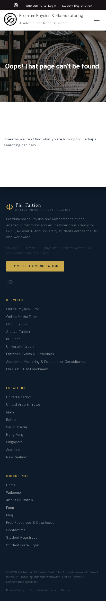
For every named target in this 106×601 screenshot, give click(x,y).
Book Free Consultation (35, 266)
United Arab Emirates (23, 404)
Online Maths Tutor (21, 317)
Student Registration (77, 6)
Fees (10, 508)
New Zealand (16, 457)
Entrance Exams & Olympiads (30, 354)
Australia (13, 450)
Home (10, 485)
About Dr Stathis (19, 500)
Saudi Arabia (16, 427)
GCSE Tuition (16, 324)
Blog (9, 515)
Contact (66, 590)
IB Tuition (13, 339)
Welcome (13, 492)
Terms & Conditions (42, 590)
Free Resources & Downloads (30, 522)
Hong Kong (14, 434)
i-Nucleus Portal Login (40, 6)
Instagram (16, 6)
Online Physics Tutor (22, 309)
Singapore (14, 442)
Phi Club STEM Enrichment (27, 369)
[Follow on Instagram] (10, 282)
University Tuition (20, 346)
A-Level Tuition (18, 331)
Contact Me (15, 530)
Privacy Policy (15, 590)
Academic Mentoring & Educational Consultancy (45, 362)
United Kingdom (19, 397)
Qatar (11, 412)
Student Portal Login (22, 545)
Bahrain (12, 420)
